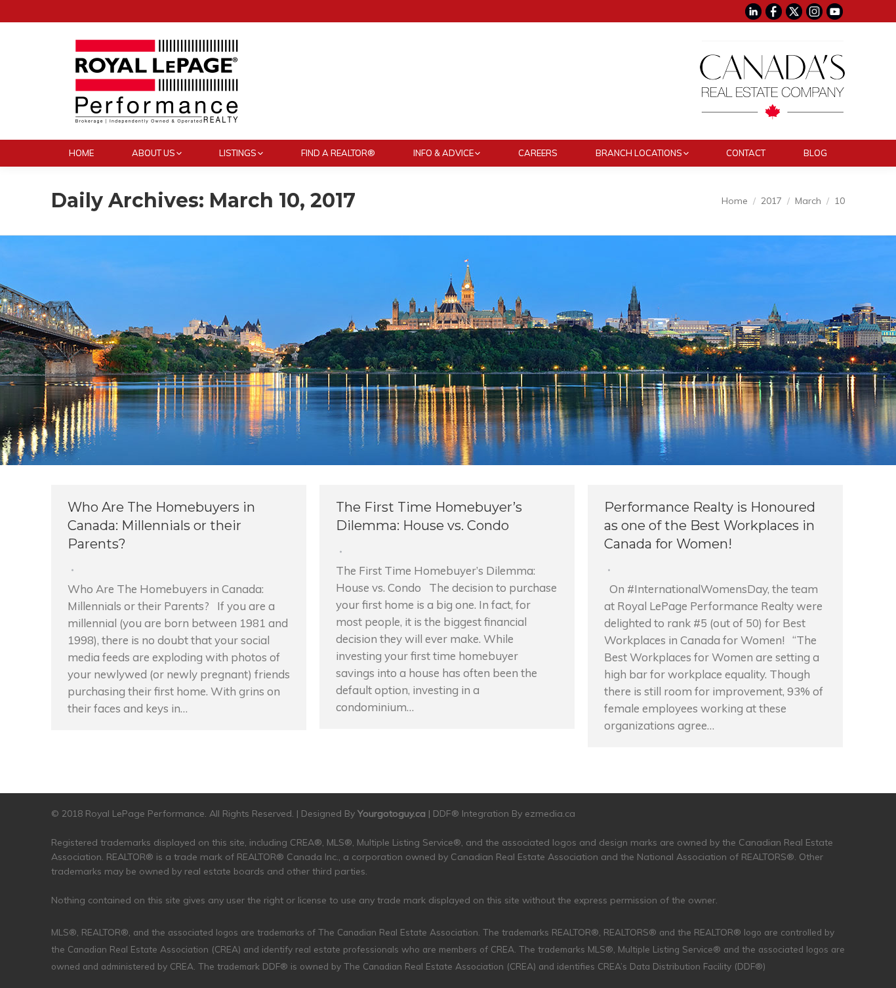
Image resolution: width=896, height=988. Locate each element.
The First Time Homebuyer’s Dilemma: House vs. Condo (429, 516)
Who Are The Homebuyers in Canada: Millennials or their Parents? (161, 525)
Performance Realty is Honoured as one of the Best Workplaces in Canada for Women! (709, 525)
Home (735, 201)
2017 (771, 201)
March (808, 201)
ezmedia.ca (550, 813)
